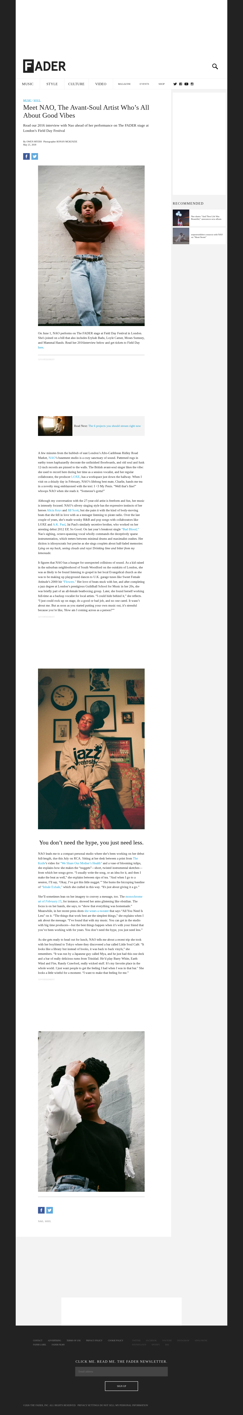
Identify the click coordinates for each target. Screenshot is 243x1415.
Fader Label (39, 1345)
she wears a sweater (96, 911)
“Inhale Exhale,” (51, 887)
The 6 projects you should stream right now (114, 426)
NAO (52, 458)
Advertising (54, 1340)
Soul (37, 100)
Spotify (156, 1345)
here (40, 347)
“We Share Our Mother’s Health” (81, 863)
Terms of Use (74, 1340)
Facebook (151, 1340)
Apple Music (201, 1340)
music (27, 100)
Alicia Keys (54, 510)
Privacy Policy (94, 1340)
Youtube (167, 1340)
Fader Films (58, 1345)
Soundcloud (139, 1345)
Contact (37, 1340)
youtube (186, 84)
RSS (167, 1345)
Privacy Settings (88, 1405)
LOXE (75, 476)
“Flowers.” (69, 581)
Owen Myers (34, 141)
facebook (180, 84)
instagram (192, 84)
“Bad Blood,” (130, 529)
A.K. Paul (59, 524)
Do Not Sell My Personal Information (124, 1405)
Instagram (183, 1340)
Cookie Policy (115, 1340)
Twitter (175, 84)
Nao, (41, 1221)
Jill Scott (73, 510)
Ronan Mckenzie (67, 141)
